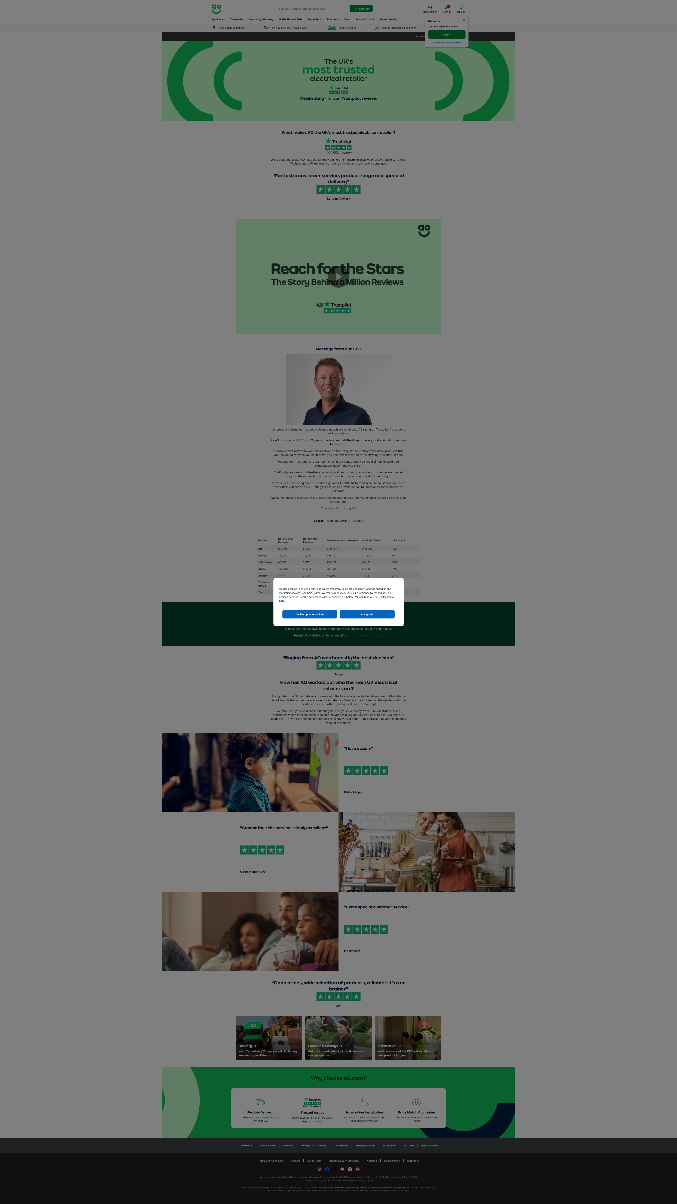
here (291, 596)
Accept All (367, 614)
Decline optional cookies (310, 614)
